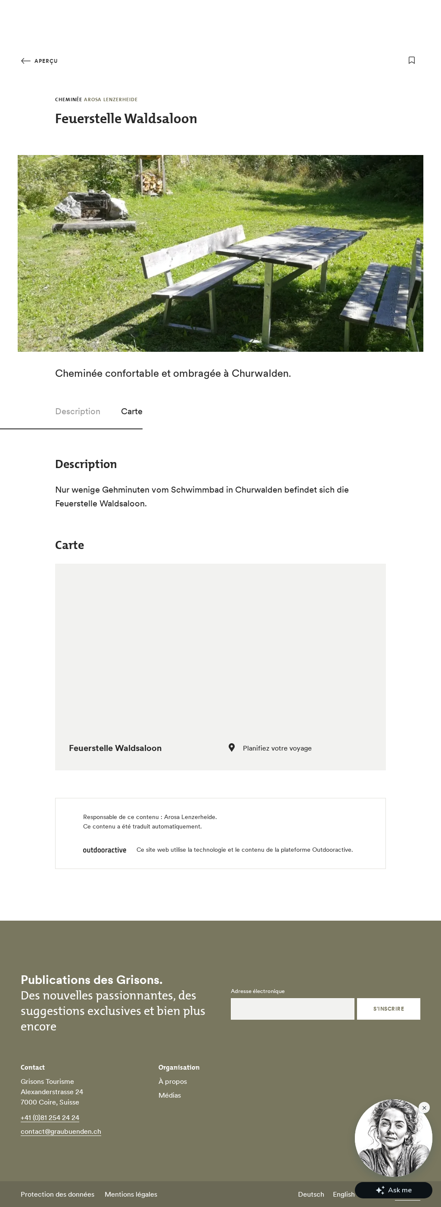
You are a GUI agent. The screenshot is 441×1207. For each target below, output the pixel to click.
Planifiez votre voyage (277, 748)
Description (77, 411)
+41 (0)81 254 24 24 (50, 1117)
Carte (132, 411)
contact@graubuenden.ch (61, 1131)
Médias (169, 1095)
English (344, 1194)
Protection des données (57, 1194)
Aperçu (45, 61)
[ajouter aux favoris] (411, 60)
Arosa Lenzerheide (189, 817)
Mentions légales (131, 1194)
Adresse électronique (258, 991)
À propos (172, 1081)
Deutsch (311, 1194)
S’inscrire (388, 1008)
